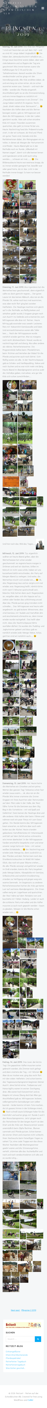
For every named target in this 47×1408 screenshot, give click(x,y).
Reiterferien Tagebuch (16, 1361)
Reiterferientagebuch (15, 1364)
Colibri (30, 1400)
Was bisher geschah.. (15, 1368)
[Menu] (43, 8)
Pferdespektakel (13, 1358)
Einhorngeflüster (13, 1351)
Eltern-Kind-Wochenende (17, 1354)
